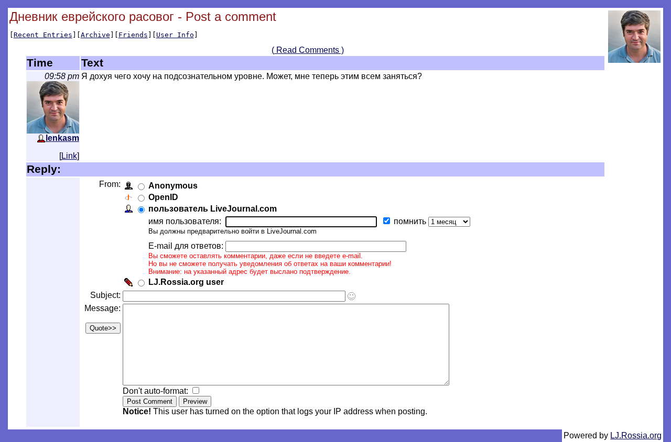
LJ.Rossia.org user (186, 282)
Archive (95, 35)
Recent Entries (43, 35)
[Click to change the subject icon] (351, 296)
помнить (411, 221)
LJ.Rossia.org (636, 435)
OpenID (163, 197)
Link (69, 155)
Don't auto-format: (156, 390)
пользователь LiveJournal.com (212, 208)
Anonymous (173, 185)
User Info (175, 35)
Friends (133, 35)
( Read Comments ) (308, 50)
